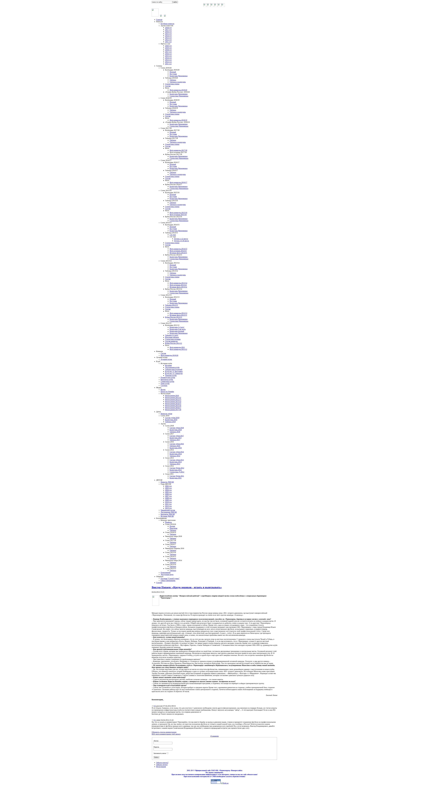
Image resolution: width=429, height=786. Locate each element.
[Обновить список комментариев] (163, 700)
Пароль (156, 747)
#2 (155, 706)
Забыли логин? (162, 765)
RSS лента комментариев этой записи (166, 734)
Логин (156, 741)
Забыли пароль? (162, 763)
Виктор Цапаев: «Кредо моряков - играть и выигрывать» (187, 587)
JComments (214, 736)
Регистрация (161, 767)
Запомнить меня (160, 753)
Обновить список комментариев (164, 732)
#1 (155, 720)
